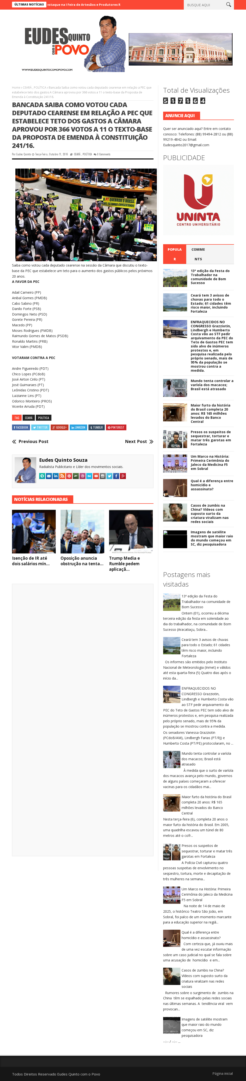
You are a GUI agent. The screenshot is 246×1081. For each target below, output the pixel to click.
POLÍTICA (40, 87)
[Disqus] (82, 654)
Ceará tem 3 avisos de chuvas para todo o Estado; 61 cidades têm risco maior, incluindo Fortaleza (211, 303)
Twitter (42, 427)
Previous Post (33, 441)
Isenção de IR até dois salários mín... (31, 560)
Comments (198, 254)
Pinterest (117, 427)
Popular (175, 254)
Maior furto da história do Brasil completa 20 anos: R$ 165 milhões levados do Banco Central (210, 413)
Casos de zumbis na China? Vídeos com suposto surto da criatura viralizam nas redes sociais (210, 513)
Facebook (22, 427)
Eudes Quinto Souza (63, 460)
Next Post (136, 441)
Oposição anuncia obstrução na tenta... (82, 560)
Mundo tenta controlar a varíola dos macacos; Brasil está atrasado (212, 384)
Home (16, 87)
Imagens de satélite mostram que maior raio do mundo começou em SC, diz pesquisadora (212, 538)
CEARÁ (27, 87)
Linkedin (80, 427)
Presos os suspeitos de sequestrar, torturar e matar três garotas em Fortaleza (211, 438)
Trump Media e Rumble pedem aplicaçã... (124, 563)
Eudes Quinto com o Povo (78, 1074)
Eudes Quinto (23, 154)
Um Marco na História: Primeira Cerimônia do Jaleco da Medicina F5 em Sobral (210, 462)
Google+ (61, 427)
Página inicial (222, 1073)
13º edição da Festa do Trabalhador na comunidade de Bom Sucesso (210, 276)
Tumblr (98, 427)
